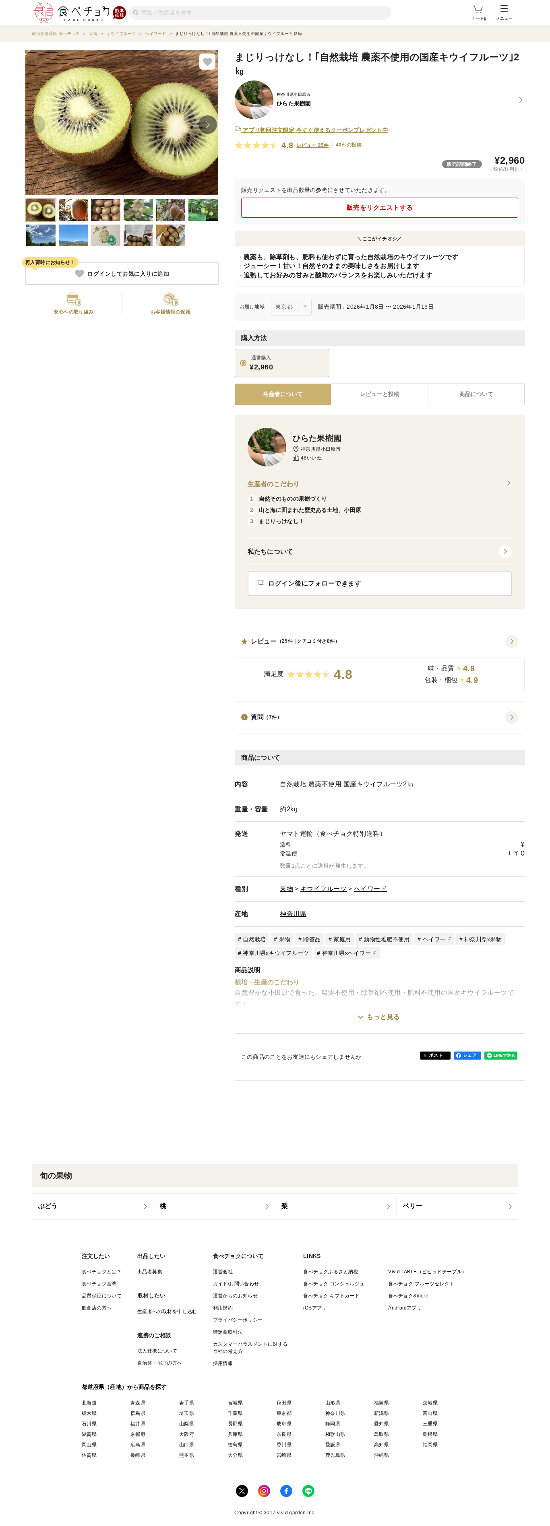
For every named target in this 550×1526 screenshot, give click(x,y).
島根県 (430, 1434)
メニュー (504, 18)
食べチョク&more (408, 1296)
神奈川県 (293, 913)
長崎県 (137, 1455)
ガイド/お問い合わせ (236, 1284)
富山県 (430, 1413)
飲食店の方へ (97, 1308)
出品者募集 (149, 1271)
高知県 (381, 1445)
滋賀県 (89, 1434)
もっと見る (383, 1016)
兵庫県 (235, 1434)
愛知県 (381, 1424)
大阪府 (186, 1434)
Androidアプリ (405, 1308)
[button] (380, 663)
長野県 (235, 1424)
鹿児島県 (335, 1455)
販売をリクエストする (380, 207)
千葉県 (235, 1413)
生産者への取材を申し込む (167, 1311)
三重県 (430, 1424)
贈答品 (311, 939)
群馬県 (137, 1413)
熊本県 (186, 1455)
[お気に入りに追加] (207, 62)
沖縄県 (381, 1455)
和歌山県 (335, 1434)
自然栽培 (254, 939)
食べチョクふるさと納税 (330, 1271)
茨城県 (430, 1403)
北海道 (89, 1403)
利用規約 (223, 1308)
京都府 (137, 1434)
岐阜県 (284, 1424)
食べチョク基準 (99, 1284)
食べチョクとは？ (102, 1271)
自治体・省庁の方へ (159, 1363)
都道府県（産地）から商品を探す (124, 1387)
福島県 (381, 1403)
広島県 (137, 1445)
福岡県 (430, 1445)
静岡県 (332, 1424)
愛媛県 (332, 1445)
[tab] (379, 394)
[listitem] (92, 1206)
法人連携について (157, 1351)
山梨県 (186, 1424)
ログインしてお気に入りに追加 (128, 273)
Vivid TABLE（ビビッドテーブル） (427, 1271)
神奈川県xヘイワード (349, 953)
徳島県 (235, 1445)
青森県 (137, 1403)
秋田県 (284, 1403)
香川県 (284, 1445)
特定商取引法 (228, 1332)
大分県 (235, 1455)
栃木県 (89, 1413)
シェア (470, 1055)
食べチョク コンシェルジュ (333, 1284)
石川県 (89, 1424)
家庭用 (342, 939)
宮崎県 (284, 1455)
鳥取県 (381, 1434)
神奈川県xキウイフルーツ (276, 953)
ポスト (436, 1055)
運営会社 (223, 1271)
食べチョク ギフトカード (331, 1296)
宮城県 (235, 1403)
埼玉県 (186, 1413)
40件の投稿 (349, 145)
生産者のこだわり (274, 483)
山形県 (332, 1403)
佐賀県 (89, 1455)
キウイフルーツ (323, 888)
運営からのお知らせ (235, 1296)
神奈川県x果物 (483, 939)
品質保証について (102, 1296)
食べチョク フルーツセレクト (421, 1284)
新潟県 (381, 1413)
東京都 (284, 1413)
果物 (286, 888)
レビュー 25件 (313, 145)
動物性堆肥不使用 (386, 939)
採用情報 (223, 1363)
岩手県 (186, 1403)
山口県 (186, 1445)
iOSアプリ (315, 1308)
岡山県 (89, 1445)
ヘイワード (370, 888)
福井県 (137, 1424)
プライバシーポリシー (238, 1320)
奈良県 (284, 1434)
